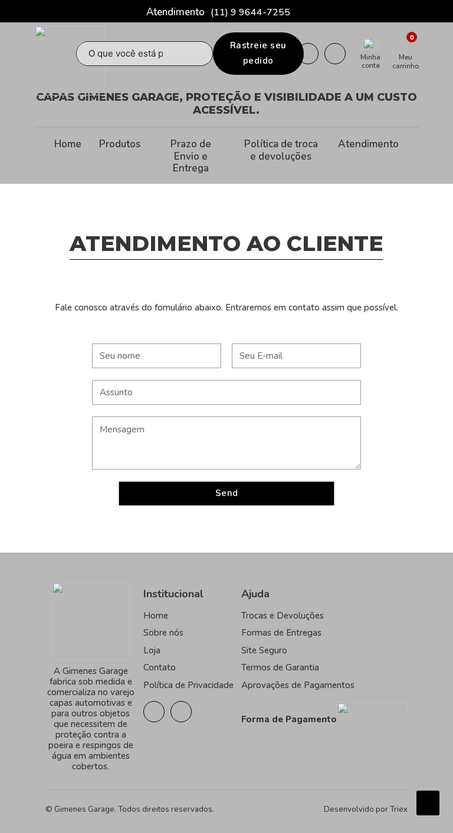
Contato (159, 667)
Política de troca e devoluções (281, 150)
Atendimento (368, 144)
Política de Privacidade (188, 685)
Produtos (119, 144)
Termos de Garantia (280, 667)
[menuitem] (67, 156)
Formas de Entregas (281, 633)
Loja (151, 650)
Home (67, 144)
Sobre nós (163, 633)
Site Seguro (264, 650)
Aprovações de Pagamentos (297, 685)
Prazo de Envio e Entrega (190, 156)
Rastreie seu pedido (258, 53)
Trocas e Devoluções (282, 616)
